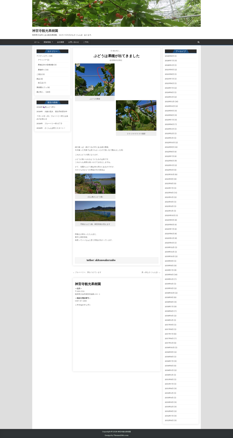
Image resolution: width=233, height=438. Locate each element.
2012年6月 (169, 420)
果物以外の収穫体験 (46, 65)
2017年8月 (169, 329)
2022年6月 (169, 161)
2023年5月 (169, 129)
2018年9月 (169, 297)
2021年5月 (169, 197)
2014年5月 (169, 393)
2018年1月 (169, 320)
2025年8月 (169, 74)
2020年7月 (169, 229)
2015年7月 (169, 384)
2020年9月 (169, 220)
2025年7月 (169, 79)
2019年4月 (169, 284)
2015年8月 (169, 379)
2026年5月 (169, 65)
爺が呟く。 (117, 50)
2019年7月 (169, 270)
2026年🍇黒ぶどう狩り (46, 107)
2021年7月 (169, 188)
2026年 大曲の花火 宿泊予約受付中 (52, 112)
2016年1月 (169, 375)
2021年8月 (169, 183)
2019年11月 (169, 252)
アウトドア (42, 60)
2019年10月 (170, 256)
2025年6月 (169, 83)
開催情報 (47, 42)
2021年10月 (170, 174)
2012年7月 (169, 416)
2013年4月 (169, 398)
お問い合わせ (73, 42)
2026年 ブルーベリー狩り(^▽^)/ (49, 124)
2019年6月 (169, 275)
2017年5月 (169, 343)
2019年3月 (169, 288)
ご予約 (85, 42)
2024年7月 (169, 88)
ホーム (37, 42)
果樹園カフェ (42, 87)
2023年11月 (169, 102)
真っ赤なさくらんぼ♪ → (151, 272)
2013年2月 (169, 407)
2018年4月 (169, 316)
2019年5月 (169, 279)
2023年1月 (169, 138)
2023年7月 (169, 120)
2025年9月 (169, 70)
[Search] (198, 42)
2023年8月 (169, 115)
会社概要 (60, 42)
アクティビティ (43, 56)
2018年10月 (170, 293)
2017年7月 (169, 334)
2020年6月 (169, 234)
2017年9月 (169, 325)
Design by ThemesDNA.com (116, 435)
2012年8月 (169, 411)
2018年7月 (169, 307)
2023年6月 (169, 124)
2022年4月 (169, 170)
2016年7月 (169, 361)
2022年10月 (170, 143)
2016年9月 (169, 352)
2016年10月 (170, 347)
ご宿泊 (39, 74)
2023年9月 (169, 111)
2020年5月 (169, 238)
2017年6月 (169, 338)
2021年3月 (169, 202)
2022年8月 (169, 152)
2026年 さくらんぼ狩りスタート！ (51, 128)
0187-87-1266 (81, 301)
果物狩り (41, 70)
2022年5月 (169, 165)
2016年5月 (169, 370)
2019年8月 (169, 266)
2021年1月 (169, 211)
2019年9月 (169, 261)
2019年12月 (169, 247)
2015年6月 (169, 388)
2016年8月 (169, 357)
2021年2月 (169, 206)
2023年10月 (170, 106)
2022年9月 (169, 147)
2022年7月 (169, 156)
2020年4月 (169, 243)
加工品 (40, 83)
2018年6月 (169, 311)
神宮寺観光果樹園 (45, 30)
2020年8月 (169, 225)
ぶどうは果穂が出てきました (117, 55)
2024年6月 (169, 92)
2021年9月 (169, 179)
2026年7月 (169, 61)
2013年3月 (169, 402)
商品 (38, 79)
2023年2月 (169, 133)
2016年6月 (169, 366)
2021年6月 (169, 193)
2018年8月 (169, 302)
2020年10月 (170, 215)
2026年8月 (169, 56)
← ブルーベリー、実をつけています (87, 272)
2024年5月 (169, 97)
